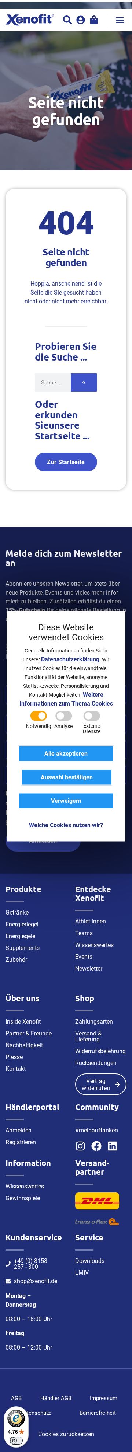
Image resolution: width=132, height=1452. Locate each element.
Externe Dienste (91, 728)
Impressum (103, 1398)
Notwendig (38, 726)
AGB (16, 1398)
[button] (119, 20)
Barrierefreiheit (98, 1413)
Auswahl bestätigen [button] (67, 776)
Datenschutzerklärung (70, 658)
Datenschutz (35, 1413)
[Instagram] (80, 1146)
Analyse (63, 726)
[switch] (16, 1441)
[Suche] (84, 382)
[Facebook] (96, 1146)
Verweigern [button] (66, 800)
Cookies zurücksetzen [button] (66, 1434)
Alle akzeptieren (66, 753)
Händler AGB (56, 1398)
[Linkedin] (112, 1146)
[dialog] (66, 726)
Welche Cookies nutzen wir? (66, 824)
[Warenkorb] (93, 19)
